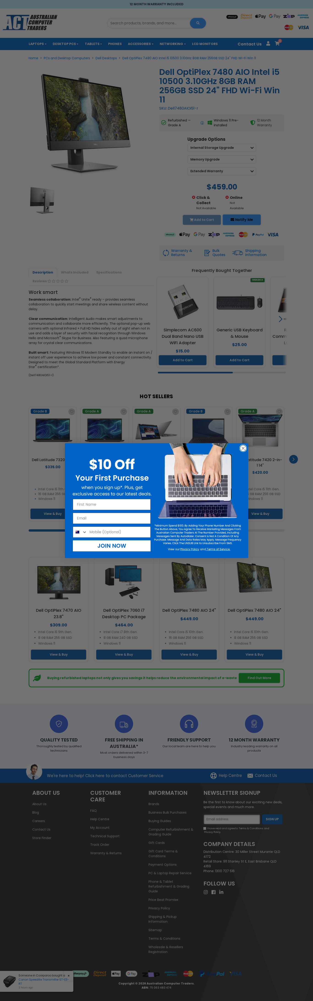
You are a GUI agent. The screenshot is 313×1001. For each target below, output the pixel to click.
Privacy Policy (189, 549)
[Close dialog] (243, 448)
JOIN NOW (111, 546)
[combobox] (80, 532)
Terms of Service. (218, 549)
